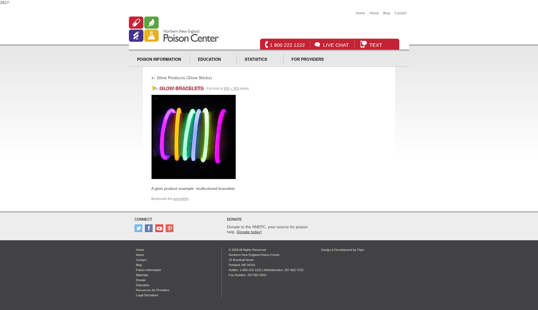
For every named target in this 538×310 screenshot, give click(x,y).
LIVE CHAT (336, 45)
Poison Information (159, 59)
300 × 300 (231, 88)
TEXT (375, 45)
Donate (141, 280)
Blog (386, 13)
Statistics (256, 59)
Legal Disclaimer (147, 295)
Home (360, 13)
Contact (400, 13)
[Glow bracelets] (193, 178)
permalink (180, 198)
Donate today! (249, 232)
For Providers (307, 59)
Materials (142, 275)
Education (209, 59)
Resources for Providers (153, 290)
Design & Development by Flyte (342, 249)
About (374, 13)
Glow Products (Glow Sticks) (181, 77)
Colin (163, 88)
